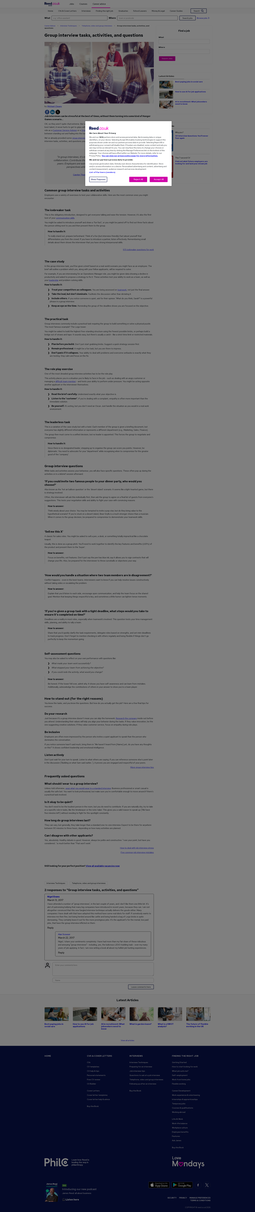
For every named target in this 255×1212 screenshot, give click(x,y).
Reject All (138, 179)
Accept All (159, 179)
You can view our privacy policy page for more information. (130, 156)
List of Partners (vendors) (102, 172)
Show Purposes (98, 179)
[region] (128, 153)
